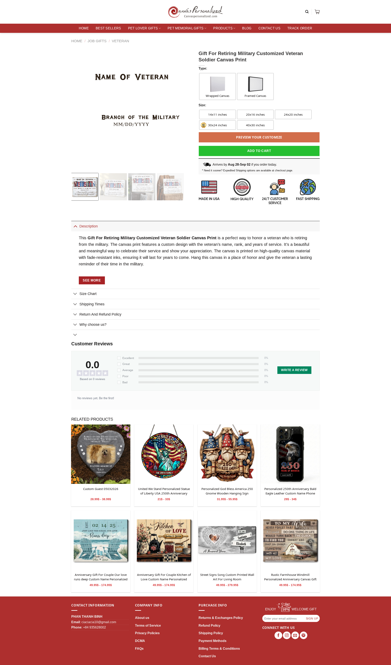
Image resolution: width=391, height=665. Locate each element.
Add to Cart (259, 151)
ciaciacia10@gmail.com (98, 622)
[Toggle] (75, 226)
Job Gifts (97, 41)
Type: (203, 68)
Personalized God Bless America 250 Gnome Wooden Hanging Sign (227, 491)
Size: (202, 105)
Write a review (294, 370)
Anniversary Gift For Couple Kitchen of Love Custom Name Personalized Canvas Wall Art (164, 577)
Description (88, 226)
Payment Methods (212, 641)
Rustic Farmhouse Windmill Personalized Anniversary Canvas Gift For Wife (290, 577)
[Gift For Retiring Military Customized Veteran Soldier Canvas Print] (100, 454)
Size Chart (88, 294)
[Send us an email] (295, 635)
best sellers (108, 28)
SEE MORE (92, 280)
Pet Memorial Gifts (186, 28)
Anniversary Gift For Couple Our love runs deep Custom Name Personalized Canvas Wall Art (100, 577)
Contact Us (269, 28)
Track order (299, 28)
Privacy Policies (147, 633)
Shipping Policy (211, 633)
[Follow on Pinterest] (304, 635)
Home (84, 28)
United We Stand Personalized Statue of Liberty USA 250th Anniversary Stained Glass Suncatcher (164, 491)
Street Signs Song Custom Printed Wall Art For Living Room (227, 577)
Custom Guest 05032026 (100, 489)
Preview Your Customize (259, 137)
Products (223, 28)
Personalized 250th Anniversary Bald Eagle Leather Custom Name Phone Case (290, 491)
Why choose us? (93, 325)
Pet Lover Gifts (143, 28)
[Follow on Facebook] (278, 635)
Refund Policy (209, 625)
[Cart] (317, 12)
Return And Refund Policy (100, 314)
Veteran (120, 41)
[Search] (307, 12)
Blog (246, 28)
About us (142, 618)
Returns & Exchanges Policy (221, 618)
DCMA (140, 641)
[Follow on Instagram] (287, 635)
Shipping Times (91, 304)
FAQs (139, 648)
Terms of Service (148, 625)
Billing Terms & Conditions (219, 648)
